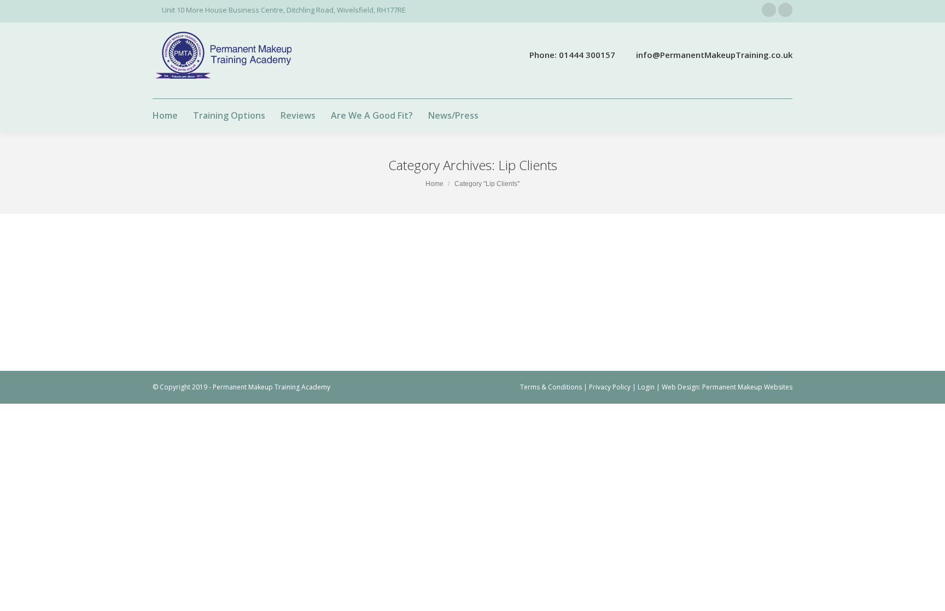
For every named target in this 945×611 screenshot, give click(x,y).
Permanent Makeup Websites (747, 387)
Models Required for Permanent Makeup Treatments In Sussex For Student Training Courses (414, 259)
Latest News (287, 277)
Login (646, 387)
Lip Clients (325, 277)
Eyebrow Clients (190, 277)
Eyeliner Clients (242, 277)
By (372, 277)
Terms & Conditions (551, 387)
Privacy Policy (610, 387)
